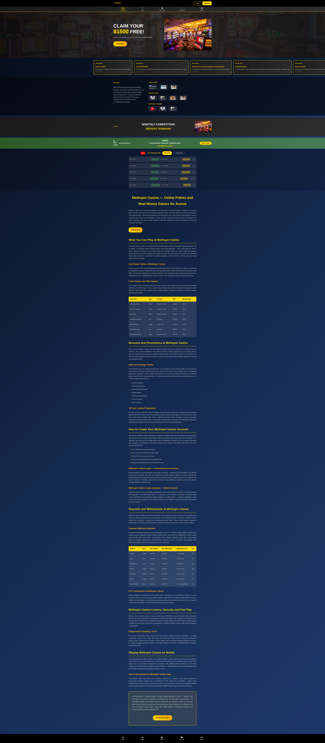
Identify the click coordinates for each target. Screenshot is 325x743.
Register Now (135, 230)
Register (207, 3)
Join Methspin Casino (163, 717)
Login (197, 3)
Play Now (120, 44)
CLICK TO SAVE (205, 143)
